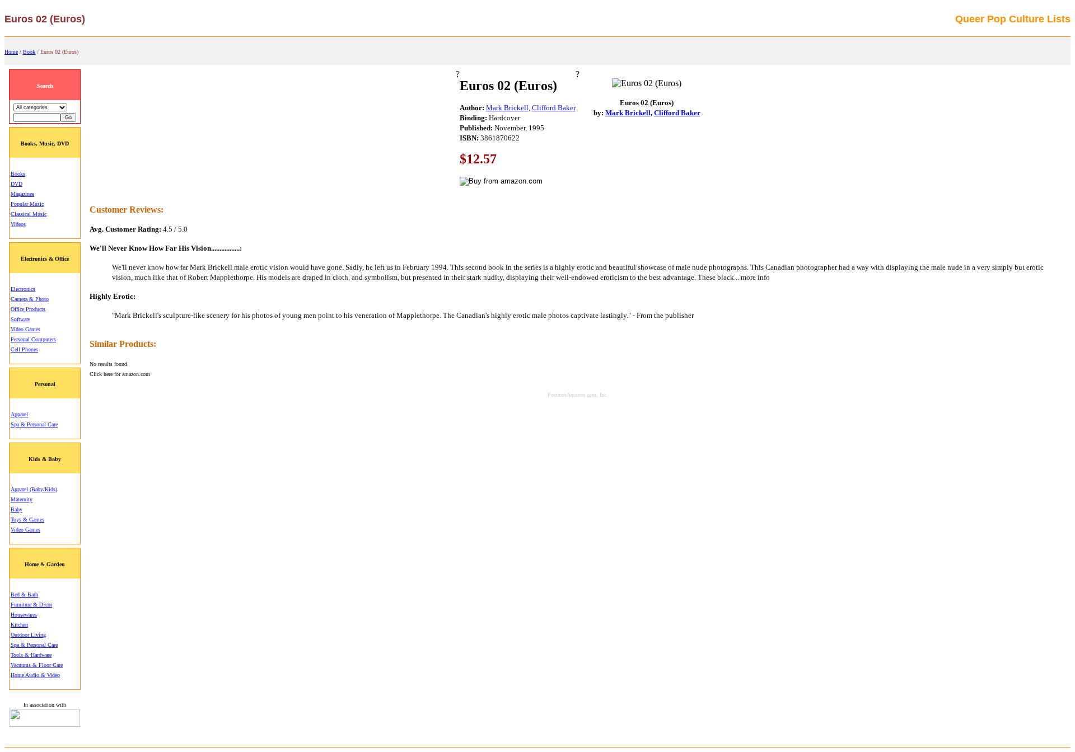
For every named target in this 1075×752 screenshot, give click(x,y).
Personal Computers (33, 339)
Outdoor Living (28, 635)
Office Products (28, 309)
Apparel (19, 414)
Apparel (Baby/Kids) (34, 489)
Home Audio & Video (35, 675)
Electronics (23, 289)
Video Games (25, 329)
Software (20, 319)
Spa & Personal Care (34, 424)
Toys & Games (27, 519)
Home (11, 52)
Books (18, 174)
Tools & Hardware (31, 655)
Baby (16, 509)
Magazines (22, 194)
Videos (18, 224)
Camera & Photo (30, 299)
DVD (16, 184)
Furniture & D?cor (31, 604)
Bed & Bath (24, 594)
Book (29, 52)
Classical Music (28, 214)
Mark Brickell (507, 108)
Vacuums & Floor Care (37, 665)
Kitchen (19, 625)
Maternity (21, 499)
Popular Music (27, 204)
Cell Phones (24, 349)
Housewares (24, 615)
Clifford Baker (554, 108)
